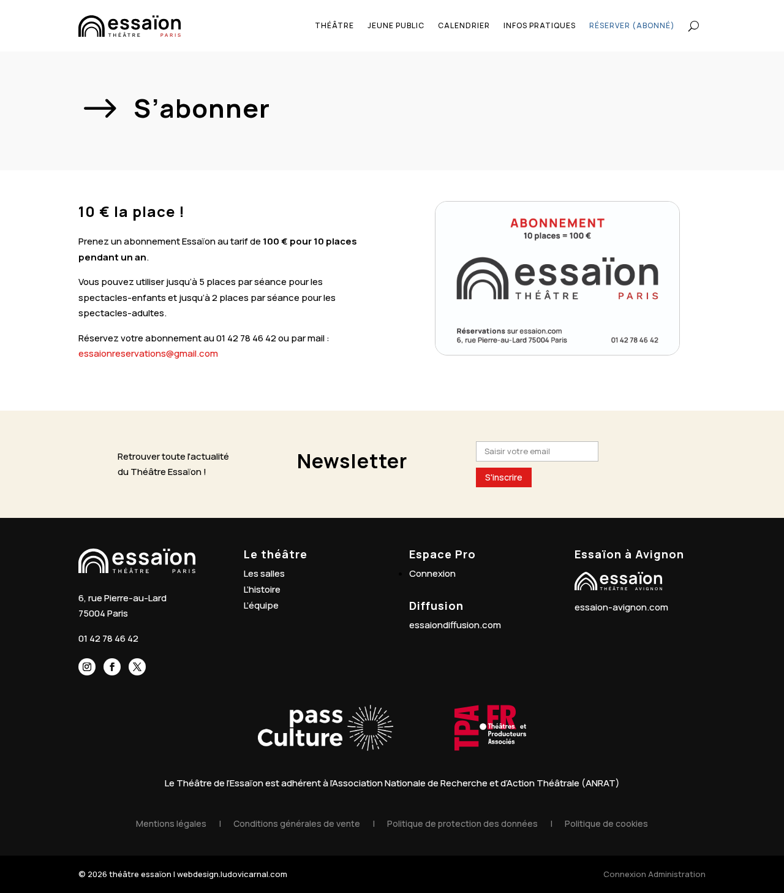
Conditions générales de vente (296, 823)
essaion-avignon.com (621, 607)
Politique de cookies (606, 823)
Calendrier (464, 25)
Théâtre (334, 25)
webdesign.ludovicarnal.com (232, 874)
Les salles (264, 573)
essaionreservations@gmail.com (148, 353)
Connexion (432, 573)
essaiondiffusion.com (455, 624)
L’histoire (262, 589)
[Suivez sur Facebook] (112, 666)
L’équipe (261, 605)
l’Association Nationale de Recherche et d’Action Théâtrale (454, 783)
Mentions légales (171, 823)
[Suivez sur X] (137, 666)
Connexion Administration (654, 874)
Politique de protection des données (462, 823)
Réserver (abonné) (632, 25)
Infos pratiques (539, 25)
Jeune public (396, 25)
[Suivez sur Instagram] (87, 666)
